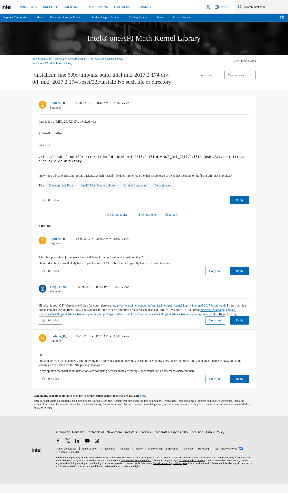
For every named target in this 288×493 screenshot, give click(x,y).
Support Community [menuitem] (16, 17)
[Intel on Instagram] (96, 450)
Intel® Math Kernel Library (103, 190)
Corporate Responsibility (171, 441)
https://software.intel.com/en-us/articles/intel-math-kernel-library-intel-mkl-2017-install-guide (142, 312)
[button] (248, 104)
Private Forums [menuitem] (190, 17)
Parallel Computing (142, 190)
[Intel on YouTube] (87, 450)
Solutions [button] (70, 7)
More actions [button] (237, 75)
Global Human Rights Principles (168, 472)
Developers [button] (94, 7)
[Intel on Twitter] (67, 450)
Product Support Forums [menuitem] (111, 17)
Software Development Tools (113, 58)
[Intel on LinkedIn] (77, 450)
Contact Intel (96, 441)
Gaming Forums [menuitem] (145, 17)
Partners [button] (118, 7)
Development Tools (63, 190)
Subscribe (205, 75)
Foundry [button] (139, 7)
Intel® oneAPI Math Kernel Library (52, 63)
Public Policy (216, 441)
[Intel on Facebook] (58, 450)
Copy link (215, 276)
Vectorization (173, 190)
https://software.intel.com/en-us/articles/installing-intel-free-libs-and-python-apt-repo (99, 319)
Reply (239, 205)
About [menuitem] (40, 17)
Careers (146, 441)
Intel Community (42, 58)
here (146, 405)
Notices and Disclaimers (190, 469)
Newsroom (114, 441)
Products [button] (28, 7)
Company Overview (70, 441)
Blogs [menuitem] (167, 17)
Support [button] (49, 7)
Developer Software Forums (74, 58)
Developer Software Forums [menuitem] (69, 17)
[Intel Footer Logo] (37, 458)
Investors (131, 441)
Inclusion (198, 441)
